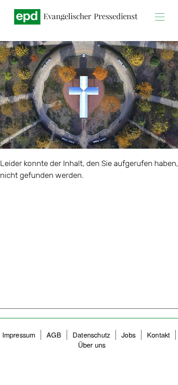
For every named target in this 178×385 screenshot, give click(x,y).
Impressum (19, 334)
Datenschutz (91, 334)
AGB (54, 334)
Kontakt (158, 334)
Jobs (128, 334)
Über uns (92, 344)
